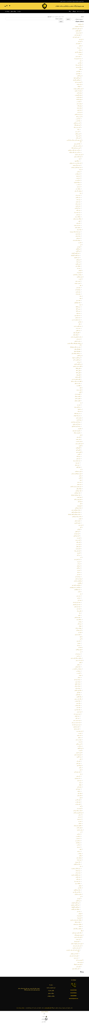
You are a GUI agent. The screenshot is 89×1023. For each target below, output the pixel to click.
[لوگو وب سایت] (44, 6)
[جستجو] (14, 6)
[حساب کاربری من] (12, 6)
